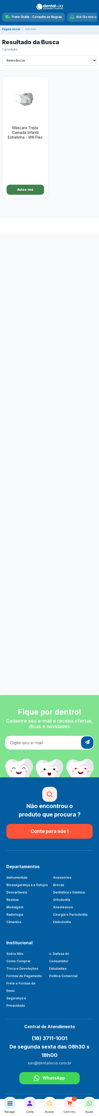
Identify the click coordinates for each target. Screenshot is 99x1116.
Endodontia (62, 922)
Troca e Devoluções (22, 968)
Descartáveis (16, 892)
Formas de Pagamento (24, 976)
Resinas (12, 900)
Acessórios (62, 877)
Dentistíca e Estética (69, 892)
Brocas (58, 885)
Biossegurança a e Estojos (27, 885)
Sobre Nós (14, 954)
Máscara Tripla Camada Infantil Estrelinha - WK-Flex (25, 132)
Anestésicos (63, 907)
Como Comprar (18, 961)
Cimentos (13, 922)
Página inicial (11, 29)
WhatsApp (54, 1078)
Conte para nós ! (50, 831)
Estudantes (58, 968)
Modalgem (14, 907)
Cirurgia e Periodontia (70, 915)
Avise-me (25, 190)
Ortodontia (61, 900)
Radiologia (14, 915)
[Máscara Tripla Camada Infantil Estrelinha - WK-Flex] (25, 100)
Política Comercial (63, 976)
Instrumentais (16, 877)
